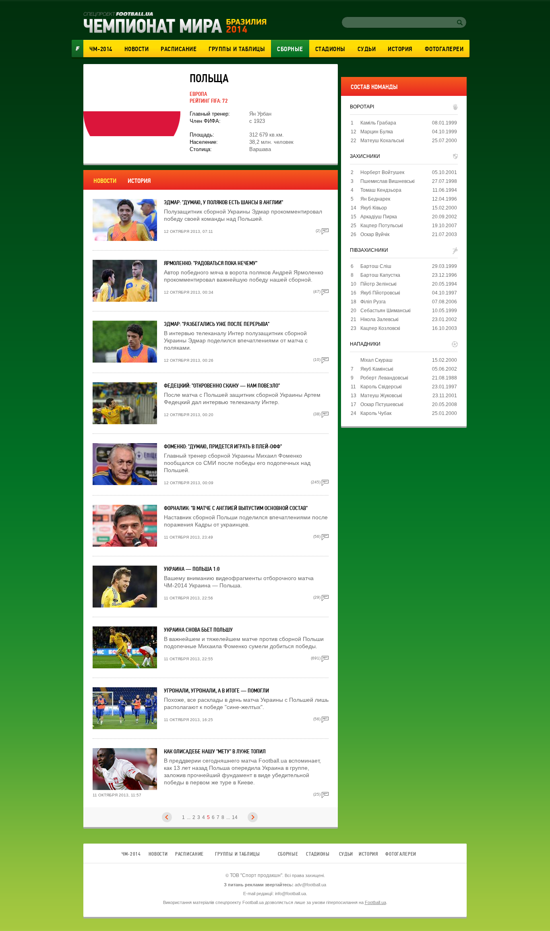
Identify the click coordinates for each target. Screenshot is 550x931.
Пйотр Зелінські (378, 284)
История (400, 49)
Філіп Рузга (373, 302)
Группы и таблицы (237, 49)
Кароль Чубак (375, 413)
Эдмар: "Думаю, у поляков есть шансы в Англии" (223, 202)
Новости (136, 49)
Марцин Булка (376, 132)
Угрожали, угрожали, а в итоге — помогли (216, 690)
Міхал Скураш (376, 360)
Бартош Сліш (375, 266)
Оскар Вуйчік (374, 234)
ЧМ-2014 (100, 49)
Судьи (367, 49)
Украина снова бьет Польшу (198, 629)
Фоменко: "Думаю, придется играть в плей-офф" (223, 446)
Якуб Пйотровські (380, 293)
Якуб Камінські (376, 369)
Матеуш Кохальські (382, 140)
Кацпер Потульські (381, 225)
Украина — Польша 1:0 (192, 569)
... (188, 817)
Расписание (178, 49)
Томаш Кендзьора (380, 190)
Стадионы (330, 49)
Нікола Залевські (379, 319)
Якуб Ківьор (373, 208)
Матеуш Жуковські (381, 395)
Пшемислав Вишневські (387, 181)
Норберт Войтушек (382, 172)
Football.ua (375, 902)
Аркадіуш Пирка (378, 217)
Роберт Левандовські (384, 378)
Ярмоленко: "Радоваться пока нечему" (210, 263)
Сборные (290, 49)
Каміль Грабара (378, 123)
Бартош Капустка (380, 275)
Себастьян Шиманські (385, 310)
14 (235, 817)
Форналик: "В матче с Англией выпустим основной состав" (236, 508)
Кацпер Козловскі (380, 328)
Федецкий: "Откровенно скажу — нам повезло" (222, 385)
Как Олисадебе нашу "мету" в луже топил (215, 751)
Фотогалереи (444, 49)
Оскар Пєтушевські (381, 404)
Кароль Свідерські (381, 387)
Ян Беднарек (375, 199)
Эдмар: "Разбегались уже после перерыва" (216, 324)
